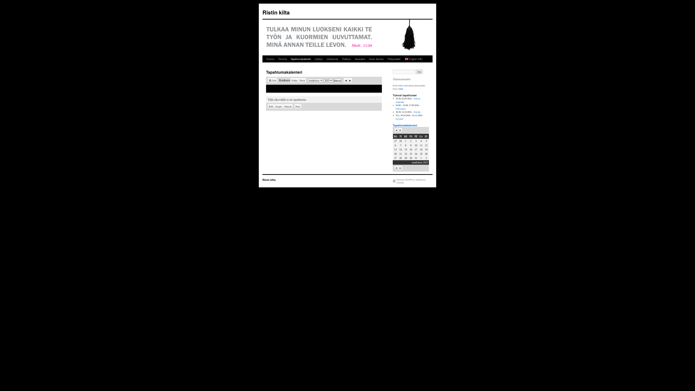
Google (279, 106)
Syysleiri (399, 118)
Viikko (294, 80)
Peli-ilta (417, 111)
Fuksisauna (400, 108)
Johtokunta (332, 59)
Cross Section (376, 59)
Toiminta (282, 59)
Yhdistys (346, 59)
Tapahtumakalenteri (300, 59)
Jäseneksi (360, 59)
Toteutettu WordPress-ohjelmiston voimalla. (411, 181)
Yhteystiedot (394, 59)
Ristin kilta (276, 12)
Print (298, 106)
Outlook (288, 106)
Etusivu (270, 59)
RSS (271, 106)
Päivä (302, 80)
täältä (401, 88)
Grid (274, 80)
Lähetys (319, 59)
